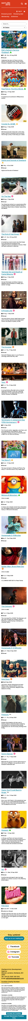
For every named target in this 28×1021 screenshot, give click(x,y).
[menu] (26, 4)
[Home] (5, 3)
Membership (5, 16)
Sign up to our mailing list (14, 938)
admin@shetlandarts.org (15, 978)
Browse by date (18, 14)
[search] (22, 4)
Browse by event (6, 14)
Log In (20, 11)
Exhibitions (14, 16)
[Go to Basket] (25, 11)
